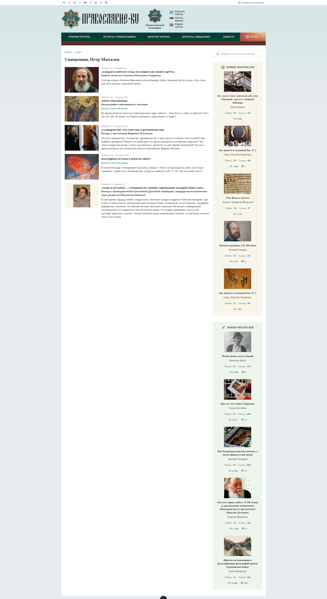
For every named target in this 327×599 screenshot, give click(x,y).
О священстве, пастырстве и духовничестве (132, 130)
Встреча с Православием (119, 37)
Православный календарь (155, 26)
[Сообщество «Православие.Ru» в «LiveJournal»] (80, 2)
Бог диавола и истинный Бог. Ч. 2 (237, 150)
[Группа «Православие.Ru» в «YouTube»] (85, 2)
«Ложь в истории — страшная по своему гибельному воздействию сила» (152, 188)
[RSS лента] (101, 2)
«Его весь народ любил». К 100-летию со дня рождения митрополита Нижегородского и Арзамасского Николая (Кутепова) (237, 507)
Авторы (78, 52)
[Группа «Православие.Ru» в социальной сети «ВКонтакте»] (64, 2)
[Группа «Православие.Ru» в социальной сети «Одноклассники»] (69, 2)
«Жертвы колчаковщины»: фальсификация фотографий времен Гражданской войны (238, 563)
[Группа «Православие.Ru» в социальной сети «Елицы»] (90, 2)
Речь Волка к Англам (237, 198)
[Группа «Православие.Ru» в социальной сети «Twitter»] (74, 2)
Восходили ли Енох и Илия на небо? (126, 159)
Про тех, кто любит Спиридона (238, 403)
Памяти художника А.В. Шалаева (237, 245)
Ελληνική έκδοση (180, 13)
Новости (228, 37)
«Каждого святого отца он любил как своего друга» (138, 72)
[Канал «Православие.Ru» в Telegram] (95, 2)
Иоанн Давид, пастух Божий (237, 356)
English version (179, 25)
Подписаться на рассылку (253, 2)
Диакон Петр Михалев (114, 108)
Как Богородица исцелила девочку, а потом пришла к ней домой (237, 452)
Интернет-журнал (159, 37)
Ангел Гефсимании (114, 101)
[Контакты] (106, 2)
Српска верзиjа (179, 19)
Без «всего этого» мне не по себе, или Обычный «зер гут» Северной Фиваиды (238, 99)
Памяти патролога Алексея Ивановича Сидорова (131, 75)
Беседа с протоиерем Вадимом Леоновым (127, 133)
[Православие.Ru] (99, 19)
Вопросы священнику (196, 37)
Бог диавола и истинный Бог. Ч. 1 (237, 293)
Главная (68, 52)
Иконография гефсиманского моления (124, 104)
